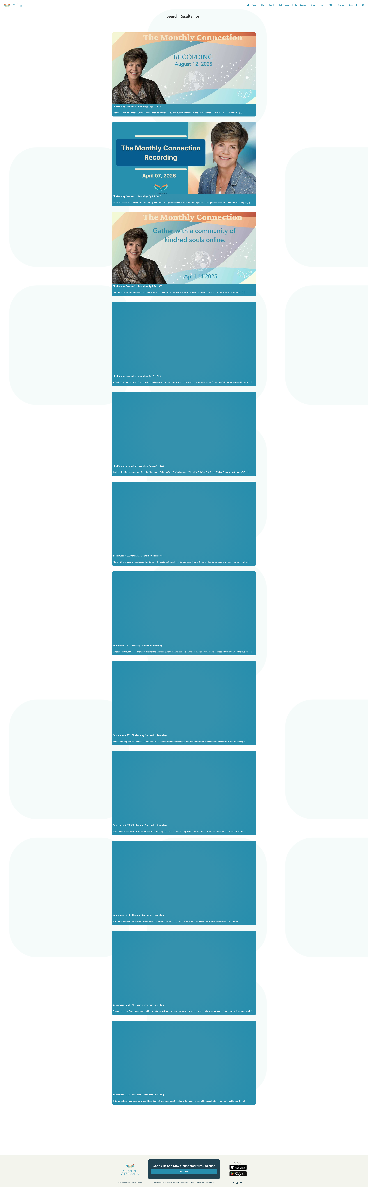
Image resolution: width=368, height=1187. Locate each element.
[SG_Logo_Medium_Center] (130, 1163)
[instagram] (237, 1183)
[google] (238, 1172)
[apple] (238, 1165)
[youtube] (241, 1183)
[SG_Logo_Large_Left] (15, 3)
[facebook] (233, 1183)
